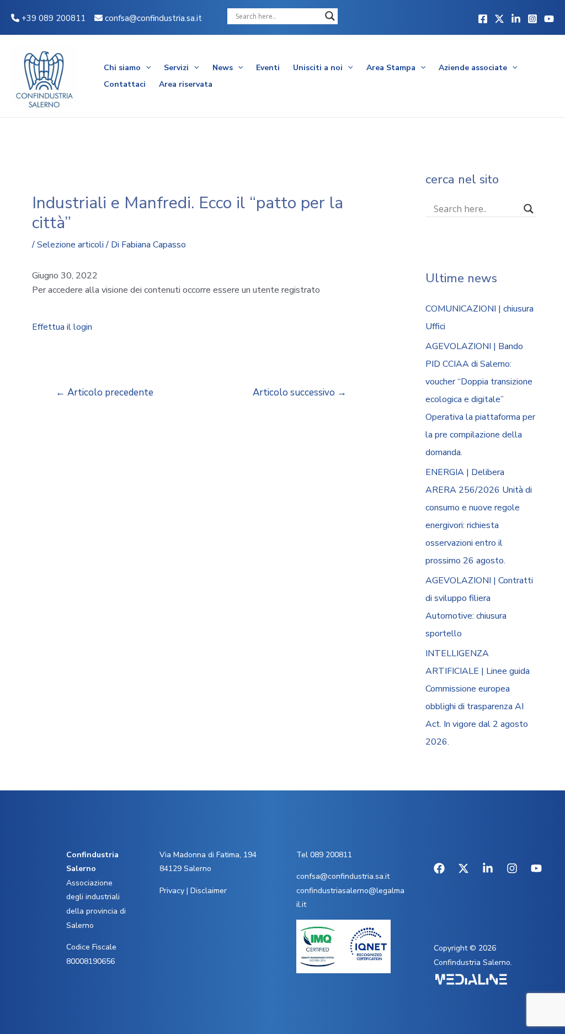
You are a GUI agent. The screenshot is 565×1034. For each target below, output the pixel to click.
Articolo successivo (300, 392)
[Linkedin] (516, 19)
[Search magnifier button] (330, 16)
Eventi (268, 67)
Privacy (171, 890)
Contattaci (125, 84)
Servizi (176, 67)
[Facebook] (483, 19)
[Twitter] (499, 19)
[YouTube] (549, 19)
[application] (146, 68)
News (222, 67)
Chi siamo (122, 67)
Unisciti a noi (318, 67)
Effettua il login (62, 327)
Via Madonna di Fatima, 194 (208, 855)
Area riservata (185, 84)
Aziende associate (473, 67)
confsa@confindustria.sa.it (153, 18)
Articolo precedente (104, 392)
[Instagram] (532, 19)
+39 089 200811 (52, 18)
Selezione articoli (70, 245)
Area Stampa (390, 67)
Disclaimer (208, 890)
